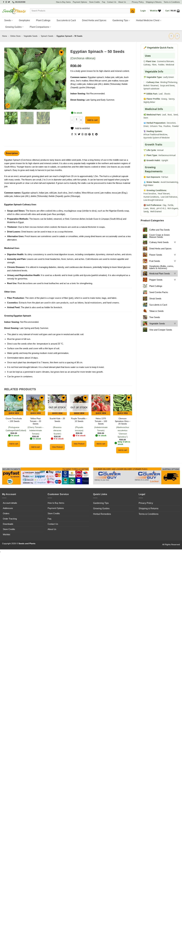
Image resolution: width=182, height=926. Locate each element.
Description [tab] (12, 153)
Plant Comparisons (39, 27)
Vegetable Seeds (31, 36)
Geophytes (24, 20)
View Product (57, 447)
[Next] (61, 78)
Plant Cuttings (43, 20)
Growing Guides (13, 27)
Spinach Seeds (47, 36)
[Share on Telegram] (96, 134)
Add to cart (92, 120)
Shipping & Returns (154, 2)
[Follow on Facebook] (3, 2)
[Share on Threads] (82, 134)
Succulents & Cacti (66, 20)
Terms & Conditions (172, 2)
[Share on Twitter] (79, 134)
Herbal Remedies (102, 514)
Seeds (7, 20)
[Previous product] (177, 36)
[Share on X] (75, 134)
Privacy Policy (138, 2)
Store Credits (94, 2)
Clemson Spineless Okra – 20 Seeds (122, 421)
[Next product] (171, 36)
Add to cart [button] (13, 444)
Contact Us (111, 2)
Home (4, 36)
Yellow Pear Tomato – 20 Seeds (35, 421)
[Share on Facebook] (72, 134)
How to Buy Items (63, 2)
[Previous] (9, 78)
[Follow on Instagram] (6, 2)
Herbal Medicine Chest (147, 20)
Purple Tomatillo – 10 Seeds (79, 419)
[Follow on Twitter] (9, 2)
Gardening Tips (120, 20)
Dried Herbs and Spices (94, 20)
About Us (122, 2)
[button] (143, 11)
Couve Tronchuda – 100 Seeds (14, 419)
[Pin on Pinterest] (89, 134)
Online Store (15, 36)
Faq (103, 2)
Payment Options (80, 2)
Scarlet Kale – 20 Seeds (57, 419)
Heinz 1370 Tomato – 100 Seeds (101, 421)
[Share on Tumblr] (93, 134)
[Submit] (132, 10)
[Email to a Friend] (86, 134)
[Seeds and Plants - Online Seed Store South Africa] (14, 10)
